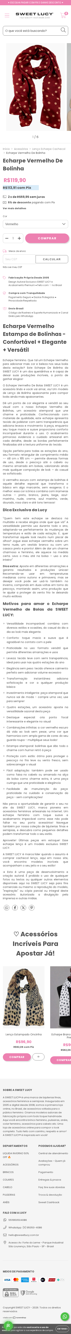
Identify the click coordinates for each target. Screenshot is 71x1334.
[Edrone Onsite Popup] (35, 667)
